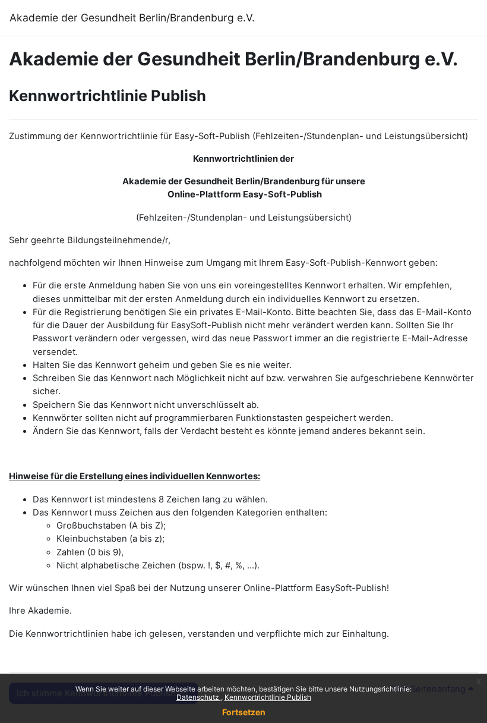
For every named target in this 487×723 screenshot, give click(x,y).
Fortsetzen (243, 712)
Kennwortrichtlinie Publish (267, 697)
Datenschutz (198, 697)
